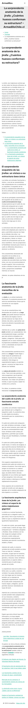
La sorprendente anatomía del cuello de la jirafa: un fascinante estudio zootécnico (16, 150)
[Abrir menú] (24, 3)
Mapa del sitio (20, 703)
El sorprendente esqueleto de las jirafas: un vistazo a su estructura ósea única (15, 139)
